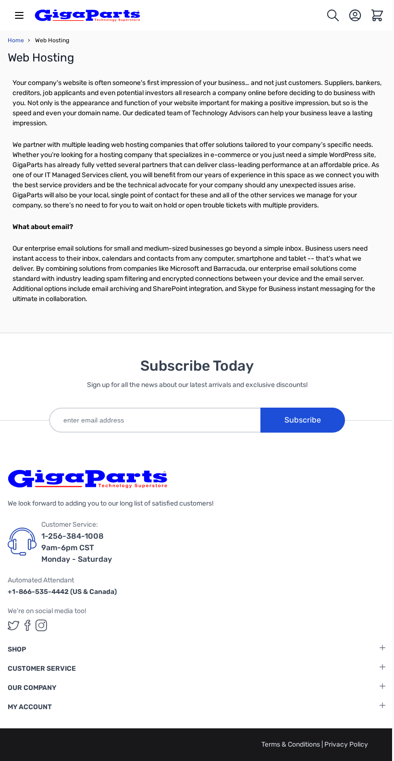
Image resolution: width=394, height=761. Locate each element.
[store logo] (87, 15)
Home (16, 40)
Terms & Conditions (291, 744)
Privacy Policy (346, 744)
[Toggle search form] (333, 15)
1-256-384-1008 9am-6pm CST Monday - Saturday (76, 547)
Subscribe (302, 419)
